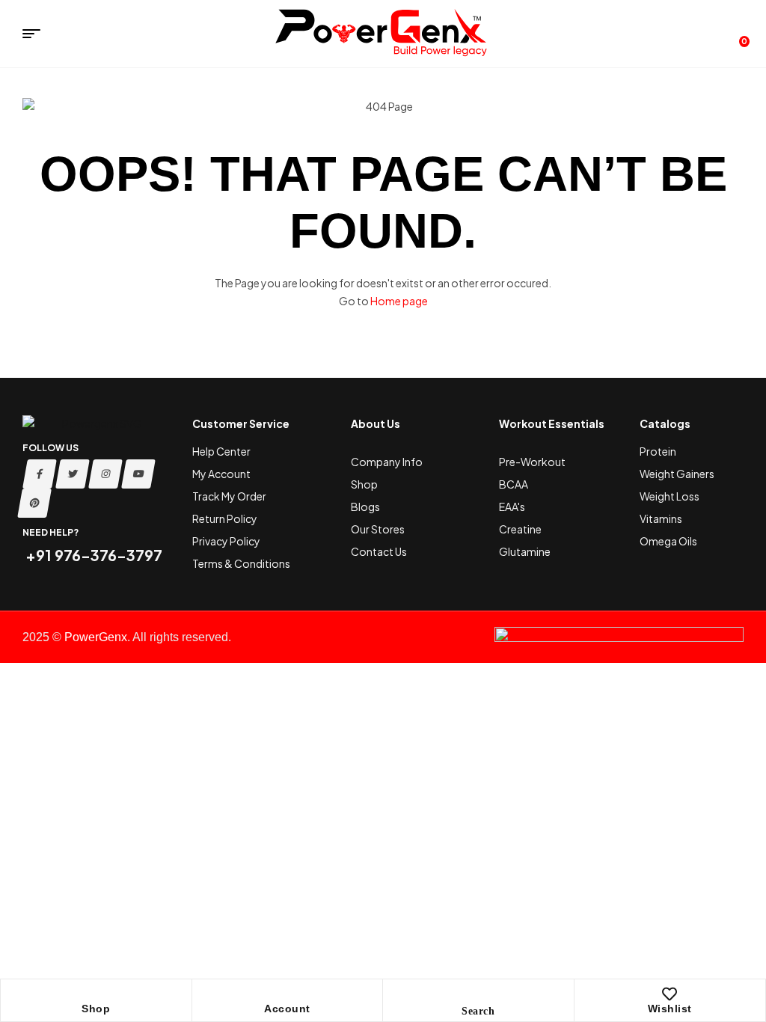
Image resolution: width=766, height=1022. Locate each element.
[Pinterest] (34, 503)
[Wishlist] (669, 994)
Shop (96, 1009)
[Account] (287, 994)
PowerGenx (95, 637)
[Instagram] (105, 474)
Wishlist (670, 1009)
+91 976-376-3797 (92, 554)
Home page (399, 300)
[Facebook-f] (39, 474)
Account (287, 1009)
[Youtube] (138, 474)
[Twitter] (72, 474)
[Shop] (95, 994)
